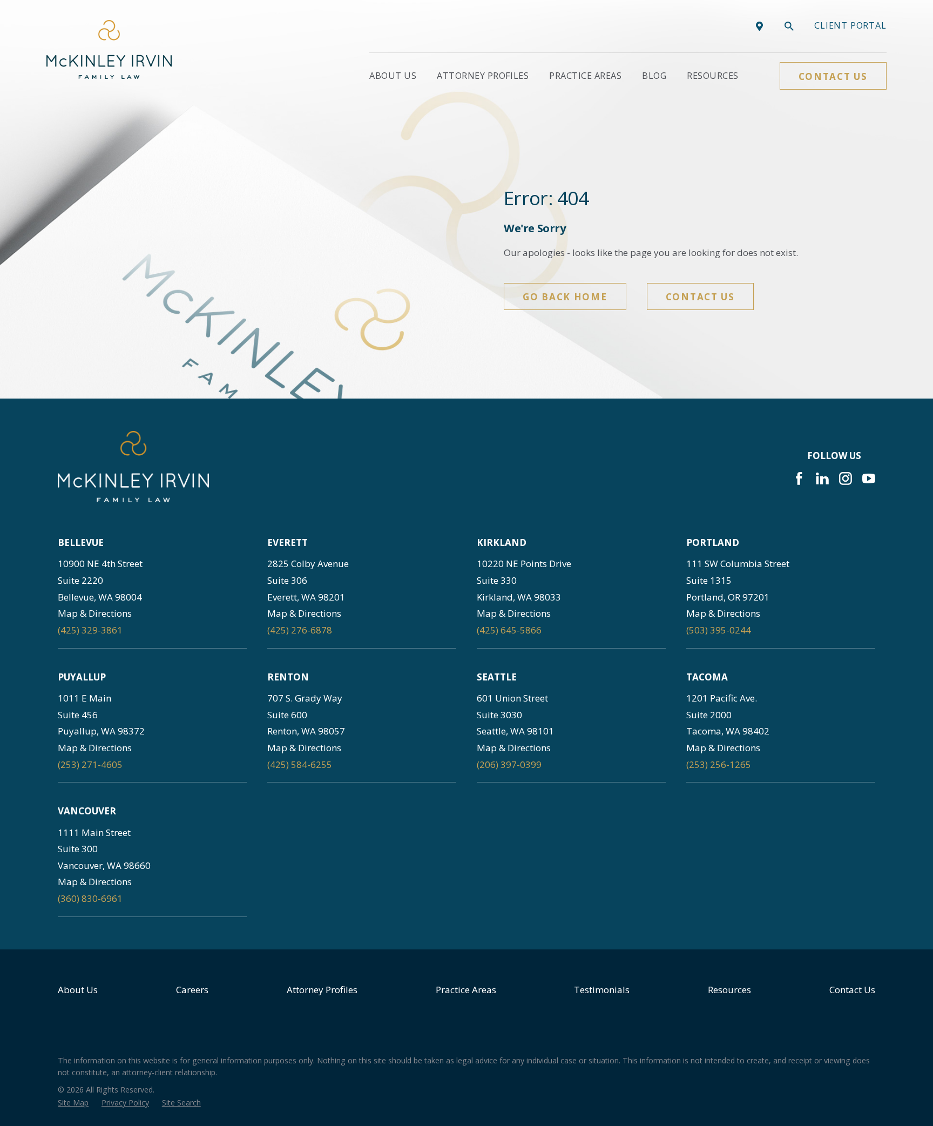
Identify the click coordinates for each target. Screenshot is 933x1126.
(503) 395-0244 (718, 630)
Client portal (850, 25)
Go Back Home (565, 297)
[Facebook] (799, 478)
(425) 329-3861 (90, 630)
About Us (78, 989)
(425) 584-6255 (299, 764)
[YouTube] (868, 478)
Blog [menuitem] (654, 76)
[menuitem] (73, 1103)
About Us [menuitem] (392, 76)
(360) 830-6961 (90, 898)
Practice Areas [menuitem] (585, 76)
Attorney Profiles (322, 989)
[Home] (109, 49)
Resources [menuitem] (712, 76)
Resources (729, 989)
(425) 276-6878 (299, 630)
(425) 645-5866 (509, 630)
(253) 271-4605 (90, 764)
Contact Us (833, 76)
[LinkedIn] (822, 478)
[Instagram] (845, 478)
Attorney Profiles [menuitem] (483, 76)
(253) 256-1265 (718, 764)
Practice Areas (466, 989)
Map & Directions (95, 613)
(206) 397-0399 (509, 764)
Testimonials (602, 989)
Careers (192, 989)
